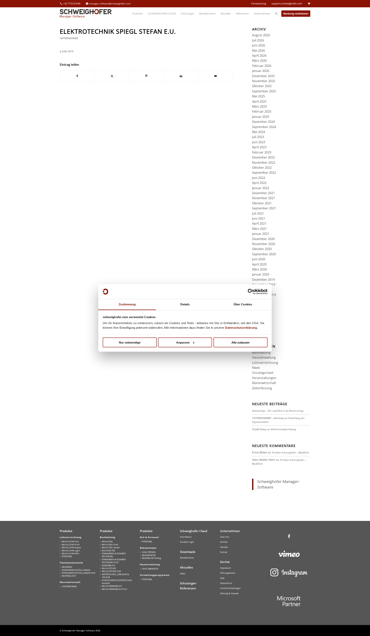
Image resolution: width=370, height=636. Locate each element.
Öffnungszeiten (227, 572)
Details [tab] (185, 304)
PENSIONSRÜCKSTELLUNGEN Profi (78, 572)
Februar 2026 (261, 66)
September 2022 (264, 172)
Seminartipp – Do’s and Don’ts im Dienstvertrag (278, 410)
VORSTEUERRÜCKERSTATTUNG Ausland (117, 582)
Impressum (225, 567)
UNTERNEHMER (69, 38)
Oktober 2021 (262, 203)
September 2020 (264, 254)
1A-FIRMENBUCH (112, 586)
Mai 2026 (258, 50)
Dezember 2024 (263, 122)
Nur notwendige (129, 342)
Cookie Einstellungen (230, 588)
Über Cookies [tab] (243, 304)
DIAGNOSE (149, 555)
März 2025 (259, 106)
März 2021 (259, 229)
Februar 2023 (261, 152)
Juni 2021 (258, 218)
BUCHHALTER (108, 550)
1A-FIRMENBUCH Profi (114, 589)
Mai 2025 (258, 96)
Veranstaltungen (264, 378)
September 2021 (264, 208)
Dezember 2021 (263, 193)
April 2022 (259, 183)
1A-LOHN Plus (70, 541)
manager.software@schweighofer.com (110, 3)
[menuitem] (137, 13)
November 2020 (263, 244)
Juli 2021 (258, 213)
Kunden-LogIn (187, 541)
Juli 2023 (258, 137)
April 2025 (259, 101)
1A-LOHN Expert (71, 547)
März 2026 (259, 60)
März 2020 (259, 269)
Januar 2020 (260, 274)
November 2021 (263, 198)
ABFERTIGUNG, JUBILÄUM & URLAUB (115, 576)
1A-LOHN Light (71, 550)
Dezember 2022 (263, 157)
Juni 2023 (258, 142)
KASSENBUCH (108, 565)
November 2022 (263, 162)
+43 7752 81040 (71, 3)
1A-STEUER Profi (111, 571)
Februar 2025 (261, 111)
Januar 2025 (260, 117)
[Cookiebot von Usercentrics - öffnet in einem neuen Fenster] (250, 292)
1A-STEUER (109, 568)
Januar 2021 (260, 234)
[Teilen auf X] (112, 76)
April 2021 (259, 223)
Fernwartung (258, 3)
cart (309, 3)
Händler (224, 547)
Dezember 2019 (263, 279)
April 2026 (259, 55)
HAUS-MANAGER (150, 568)
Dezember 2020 (263, 239)
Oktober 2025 (262, 86)
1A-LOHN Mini (70, 553)
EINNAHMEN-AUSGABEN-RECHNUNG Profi (114, 561)
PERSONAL (67, 556)
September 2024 (264, 127)
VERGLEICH (69, 575)
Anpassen (183, 342)
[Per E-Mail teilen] (215, 76)
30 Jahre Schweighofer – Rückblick (290, 452)
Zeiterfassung (262, 388)
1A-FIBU (107, 541)
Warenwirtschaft (264, 383)
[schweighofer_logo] (86, 13)
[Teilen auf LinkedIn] (181, 76)
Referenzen (188, 588)
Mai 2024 (258, 132)
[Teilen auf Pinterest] (146, 76)
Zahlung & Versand (229, 593)
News (256, 368)
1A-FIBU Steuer (111, 547)
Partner (223, 552)
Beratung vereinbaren (295, 13)
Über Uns (224, 536)
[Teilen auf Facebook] (77, 76)
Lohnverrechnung (265, 363)
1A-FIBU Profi (110, 544)
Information (186, 536)
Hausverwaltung (264, 357)
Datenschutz (226, 583)
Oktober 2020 (262, 249)
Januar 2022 (260, 188)
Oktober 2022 (262, 167)
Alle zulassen (240, 342)
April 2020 (259, 264)
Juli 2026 (258, 40)
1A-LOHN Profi (70, 544)
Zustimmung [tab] (127, 304)
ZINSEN (67, 566)
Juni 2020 (258, 259)
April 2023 (259, 147)
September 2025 (264, 91)
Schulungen (188, 583)
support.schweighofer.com (287, 3)
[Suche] (275, 13)
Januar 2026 (260, 71)
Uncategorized (262, 373)
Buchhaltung (261, 352)
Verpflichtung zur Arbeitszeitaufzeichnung (274, 429)
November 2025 (263, 81)
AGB (222, 578)
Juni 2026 (258, 45)
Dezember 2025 (263, 76)
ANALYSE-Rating (151, 558)
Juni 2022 (258, 178)
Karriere (224, 541)
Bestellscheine (187, 557)
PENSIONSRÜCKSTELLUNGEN (76, 570)
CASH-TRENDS (149, 552)
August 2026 (261, 35)
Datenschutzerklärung (241, 327)
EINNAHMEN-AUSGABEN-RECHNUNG (114, 555)
